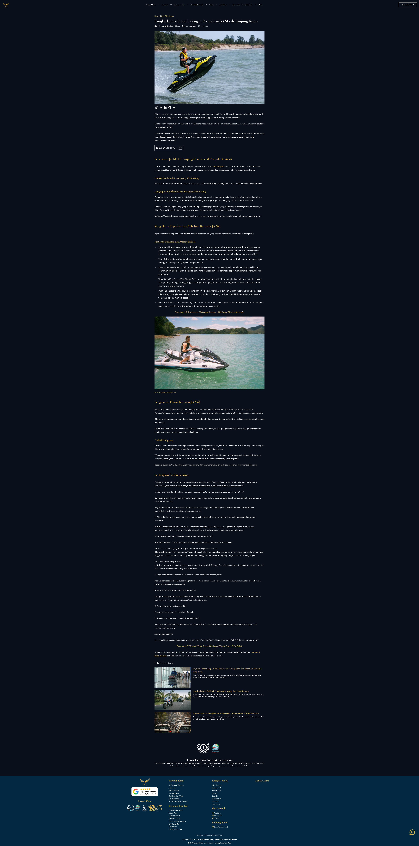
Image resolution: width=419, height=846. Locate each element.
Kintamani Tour (174, 818)
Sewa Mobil (151, 5)
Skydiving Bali (174, 824)
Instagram (218, 815)
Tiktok (216, 818)
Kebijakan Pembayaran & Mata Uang (209, 835)
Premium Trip (179, 5)
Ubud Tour (173, 813)
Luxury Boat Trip (175, 829)
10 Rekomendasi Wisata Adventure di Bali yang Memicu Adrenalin (214, 312)
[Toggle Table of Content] (179, 148)
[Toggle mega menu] (159, 5)
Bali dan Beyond (197, 5)
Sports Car (216, 804)
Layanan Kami (176, 780)
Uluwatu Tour (174, 816)
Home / (157, 16)
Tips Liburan (169, 16)
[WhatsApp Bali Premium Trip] (412, 834)
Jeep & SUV (216, 790)
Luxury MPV (217, 788)
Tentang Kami (247, 5)
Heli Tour (172, 788)
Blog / (162, 16)
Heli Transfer (174, 790)
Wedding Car (174, 793)
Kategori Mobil (220, 780)
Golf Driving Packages (177, 821)
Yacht (211, 5)
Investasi (236, 5)
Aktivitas (222, 5)
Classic (214, 796)
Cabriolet (215, 801)
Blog (260, 5)
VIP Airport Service (176, 785)
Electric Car (216, 799)
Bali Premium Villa (176, 796)
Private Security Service (178, 801)
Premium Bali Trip (178, 805)
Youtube (217, 813)
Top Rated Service (148, 792)
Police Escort (174, 799)
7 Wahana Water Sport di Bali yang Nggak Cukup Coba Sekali (214, 646)
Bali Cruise (173, 827)
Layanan (165, 5)
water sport (219, 166)
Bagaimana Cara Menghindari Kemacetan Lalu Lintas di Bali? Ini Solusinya (226, 713)
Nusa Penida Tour (176, 810)
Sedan (214, 793)
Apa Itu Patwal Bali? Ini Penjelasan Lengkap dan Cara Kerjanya (221, 691)
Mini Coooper (217, 785)
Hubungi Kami (406, 5)
